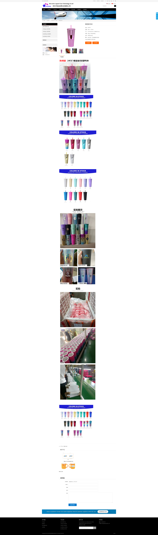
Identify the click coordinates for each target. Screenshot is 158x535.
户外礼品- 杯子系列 (54, 20)
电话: (67, 490)
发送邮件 (88, 42)
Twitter (108, 1)
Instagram (111, 1)
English (109, 3)
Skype (115, 1)
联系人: (67, 484)
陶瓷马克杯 (65, 446)
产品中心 (55, 9)
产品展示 (48, 20)
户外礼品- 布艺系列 (46, 31)
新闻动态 (61, 9)
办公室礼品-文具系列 (47, 33)
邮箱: (67, 487)
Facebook (106, 1)
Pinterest (113, 1)
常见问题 (73, 9)
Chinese (114, 3)
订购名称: (66, 481)
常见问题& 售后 (44, 525)
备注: (67, 493)
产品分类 (44, 24)
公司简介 (49, 9)
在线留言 (79, 9)
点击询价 (96, 42)
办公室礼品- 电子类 (46, 36)
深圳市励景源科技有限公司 (52, 533)
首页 (44, 9)
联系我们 (85, 9)
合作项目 (67, 9)
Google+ (109, 1)
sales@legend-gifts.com (106, 523)
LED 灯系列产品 (46, 26)
